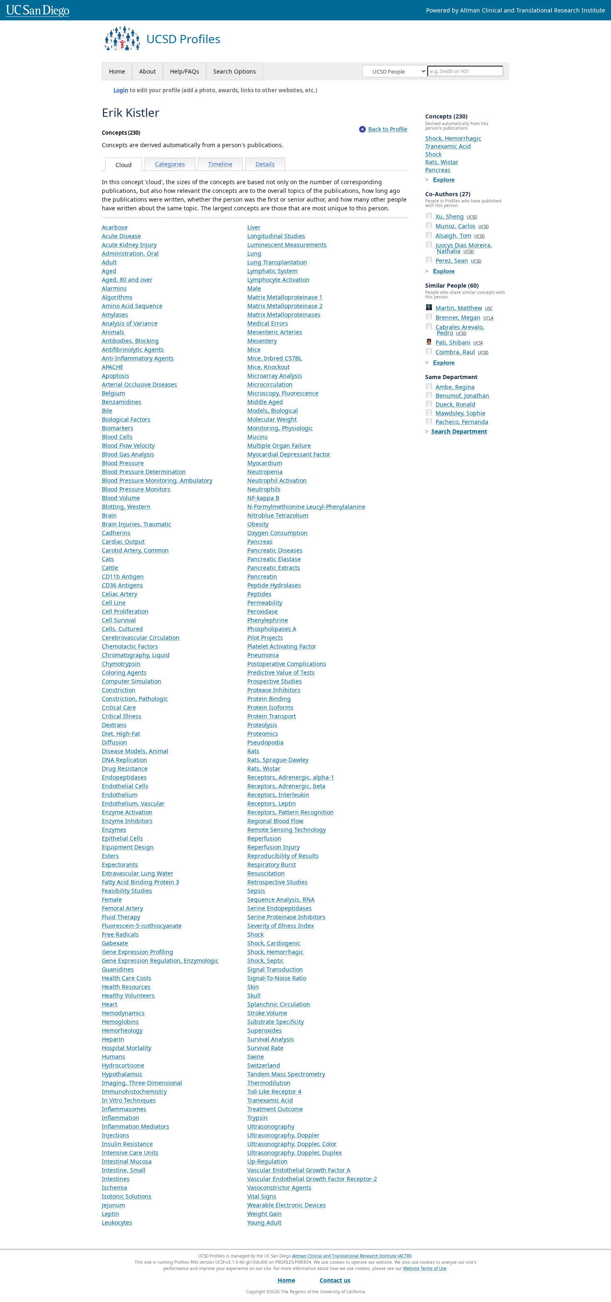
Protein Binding (269, 699)
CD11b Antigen (123, 576)
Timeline (220, 164)
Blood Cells (117, 437)
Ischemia (114, 1187)
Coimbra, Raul (462, 352)
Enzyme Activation (127, 812)
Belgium (113, 393)
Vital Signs (261, 1196)
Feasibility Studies (127, 891)
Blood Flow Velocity (128, 445)
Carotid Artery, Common (135, 550)
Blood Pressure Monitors (136, 489)
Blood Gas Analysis (128, 454)
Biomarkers (117, 428)
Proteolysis (262, 725)
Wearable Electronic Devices (286, 1205)
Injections (115, 1135)
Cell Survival (119, 620)
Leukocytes (117, 1222)
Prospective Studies (274, 681)
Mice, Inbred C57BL (274, 358)
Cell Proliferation (125, 611)
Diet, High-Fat (121, 733)
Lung (254, 253)
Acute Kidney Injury (129, 245)
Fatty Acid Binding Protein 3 (140, 882)
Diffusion (114, 742)
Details (265, 164)
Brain (109, 515)
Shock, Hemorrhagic (275, 952)
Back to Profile (387, 129)
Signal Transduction (275, 969)
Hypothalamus (122, 1074)
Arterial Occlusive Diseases (139, 384)
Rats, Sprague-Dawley (277, 760)
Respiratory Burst (271, 864)
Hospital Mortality (126, 1048)
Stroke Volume (267, 1013)
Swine (255, 1056)
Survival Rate (265, 1048)
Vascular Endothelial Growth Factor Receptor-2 (312, 1179)
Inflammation (120, 1118)
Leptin (110, 1214)
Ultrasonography (270, 1126)
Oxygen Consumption (277, 533)
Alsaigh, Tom (460, 235)
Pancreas (260, 541)
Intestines (116, 1179)
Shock (255, 934)
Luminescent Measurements (287, 245)
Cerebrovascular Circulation (141, 637)
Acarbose (115, 227)
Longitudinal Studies (276, 236)
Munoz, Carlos (462, 226)
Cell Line (114, 603)
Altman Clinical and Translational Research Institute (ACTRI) (351, 1256)
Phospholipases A (271, 629)
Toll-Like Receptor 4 (274, 1091)
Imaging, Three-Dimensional (142, 1083)
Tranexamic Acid (270, 1100)
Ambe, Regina (455, 387)
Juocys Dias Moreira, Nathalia (464, 248)
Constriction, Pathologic (135, 699)
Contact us (335, 1280)
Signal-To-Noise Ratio (276, 978)
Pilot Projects (265, 637)
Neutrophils (264, 489)
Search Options (234, 71)
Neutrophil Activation (277, 480)
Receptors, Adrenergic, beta (286, 786)
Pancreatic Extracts (273, 568)
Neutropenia (265, 472)
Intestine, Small (123, 1170)
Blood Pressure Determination (144, 472)
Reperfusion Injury (273, 847)
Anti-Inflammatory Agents (138, 358)
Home (117, 71)
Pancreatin (262, 576)
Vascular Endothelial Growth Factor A (298, 1170)
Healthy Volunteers (128, 995)
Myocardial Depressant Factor (288, 454)
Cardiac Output (123, 541)
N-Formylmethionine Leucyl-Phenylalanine (306, 506)
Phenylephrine (267, 620)
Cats (108, 559)
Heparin (113, 1039)
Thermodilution (269, 1083)
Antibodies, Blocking (130, 341)
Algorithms (117, 297)
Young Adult (264, 1222)
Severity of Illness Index (280, 926)
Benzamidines (121, 402)
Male (254, 288)
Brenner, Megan (464, 317)
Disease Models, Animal (135, 751)
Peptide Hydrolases (274, 585)
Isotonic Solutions (126, 1196)
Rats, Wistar (264, 768)
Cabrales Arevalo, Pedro (460, 330)
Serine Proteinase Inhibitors (286, 917)
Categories (170, 164)
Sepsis (256, 891)
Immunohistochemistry (134, 1091)
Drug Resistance (125, 768)
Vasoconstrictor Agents (279, 1187)
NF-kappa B (263, 498)
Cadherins (116, 533)
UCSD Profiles (183, 38)
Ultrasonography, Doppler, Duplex (294, 1153)
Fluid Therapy (121, 917)
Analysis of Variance (130, 323)
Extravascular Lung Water (137, 873)
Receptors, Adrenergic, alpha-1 (290, 777)
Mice (254, 349)
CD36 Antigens (122, 585)
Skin (253, 987)
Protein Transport (271, 716)
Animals (113, 332)
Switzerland (263, 1065)
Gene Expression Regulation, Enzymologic (160, 960)
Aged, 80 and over (127, 280)
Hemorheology (122, 1030)
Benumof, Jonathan (462, 395)
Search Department (459, 431)
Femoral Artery (122, 908)
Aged (109, 271)
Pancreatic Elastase (274, 559)
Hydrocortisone (123, 1065)
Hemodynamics (123, 1013)
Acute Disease (121, 236)
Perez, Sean (458, 260)
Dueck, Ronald (455, 404)
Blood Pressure (123, 463)
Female (112, 899)
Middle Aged (265, 402)
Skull (254, 995)
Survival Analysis (270, 1039)
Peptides (259, 594)
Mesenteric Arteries (274, 332)
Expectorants (120, 864)
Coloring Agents (124, 672)
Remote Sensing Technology (286, 829)
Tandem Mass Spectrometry (286, 1074)
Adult (109, 262)
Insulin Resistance (127, 1144)
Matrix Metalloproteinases (283, 314)
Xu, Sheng (456, 216)
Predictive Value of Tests (281, 672)
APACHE (112, 367)
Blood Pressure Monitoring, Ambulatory (157, 480)
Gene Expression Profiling (137, 952)
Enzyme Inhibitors (127, 821)
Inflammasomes (124, 1109)
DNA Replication (124, 760)
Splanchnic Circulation (278, 1004)
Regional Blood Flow (275, 821)
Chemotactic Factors (130, 646)
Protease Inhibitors (274, 690)
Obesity (258, 524)
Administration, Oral (130, 253)
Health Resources (126, 987)
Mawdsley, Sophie (460, 413)
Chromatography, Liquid (136, 655)
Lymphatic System (272, 271)
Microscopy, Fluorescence (282, 393)
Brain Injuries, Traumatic (136, 524)
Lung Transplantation (277, 262)
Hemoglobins (120, 1022)
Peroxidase (262, 611)
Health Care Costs (126, 978)
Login (120, 90)
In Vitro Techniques (129, 1100)
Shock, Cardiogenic (274, 943)
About (147, 71)
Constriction (119, 690)
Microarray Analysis (274, 376)
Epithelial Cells (122, 838)
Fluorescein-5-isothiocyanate (142, 926)
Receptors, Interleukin (278, 795)
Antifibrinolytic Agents (133, 349)
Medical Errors (267, 323)
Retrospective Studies (277, 882)
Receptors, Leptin (271, 803)
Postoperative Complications (286, 664)
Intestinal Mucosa (127, 1161)
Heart (109, 1004)
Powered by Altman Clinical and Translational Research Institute (515, 10)
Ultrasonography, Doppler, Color (292, 1144)
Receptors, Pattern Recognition (290, 812)
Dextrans (114, 725)
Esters (110, 856)
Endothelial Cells (125, 786)
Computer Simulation (131, 681)
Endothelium (120, 795)
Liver (254, 227)
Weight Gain (264, 1214)
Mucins (257, 437)
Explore (444, 179)
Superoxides (264, 1030)
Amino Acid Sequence (132, 306)
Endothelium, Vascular (133, 803)
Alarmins (114, 288)
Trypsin (257, 1118)
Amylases (115, 314)
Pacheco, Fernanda (462, 422)
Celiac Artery (119, 594)
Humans (113, 1056)
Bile (107, 410)
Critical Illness (121, 716)
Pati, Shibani (459, 342)
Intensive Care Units (130, 1153)
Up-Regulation (267, 1161)
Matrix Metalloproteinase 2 (285, 306)
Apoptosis (115, 376)
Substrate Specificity (275, 1022)
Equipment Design (128, 847)
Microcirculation (270, 384)
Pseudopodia (265, 742)
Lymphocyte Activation (278, 280)
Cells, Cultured (122, 629)
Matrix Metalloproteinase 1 (285, 297)
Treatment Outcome (275, 1109)
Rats (253, 751)
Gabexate (115, 943)
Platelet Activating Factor (281, 646)
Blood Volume (121, 498)
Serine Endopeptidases (279, 908)
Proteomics (262, 733)
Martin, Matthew (464, 308)
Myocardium (264, 463)
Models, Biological (272, 410)
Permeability (264, 603)
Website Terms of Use (424, 1268)
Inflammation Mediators (135, 1126)
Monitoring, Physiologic (280, 428)
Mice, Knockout (268, 367)
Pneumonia (263, 655)
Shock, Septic (265, 960)
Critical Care (119, 707)
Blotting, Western (126, 506)
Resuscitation (266, 873)
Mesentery (262, 341)
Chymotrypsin (121, 664)
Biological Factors (126, 419)
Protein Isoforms (270, 707)
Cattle (110, 568)
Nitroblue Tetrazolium (277, 515)
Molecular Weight (272, 419)
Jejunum (113, 1205)
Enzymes (114, 829)
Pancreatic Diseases (275, 550)
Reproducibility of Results (283, 856)
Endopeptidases (124, 777)
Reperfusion (264, 838)
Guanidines (118, 969)
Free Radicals (120, 934)
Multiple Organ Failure (279, 445)
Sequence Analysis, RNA (281, 899)
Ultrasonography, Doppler (283, 1135)
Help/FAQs (184, 71)
